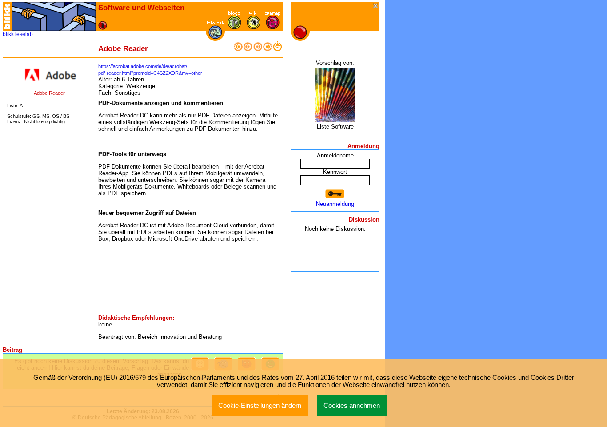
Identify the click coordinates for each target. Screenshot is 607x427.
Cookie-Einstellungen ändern (259, 405)
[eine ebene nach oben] (277, 49)
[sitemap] (273, 27)
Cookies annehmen (351, 405)
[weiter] (257, 49)
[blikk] (7, 16)
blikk (8, 34)
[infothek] (215, 37)
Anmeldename (335, 155)
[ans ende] (267, 49)
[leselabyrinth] (54, 16)
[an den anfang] (238, 49)
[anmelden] (335, 194)
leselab (24, 34)
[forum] (234, 27)
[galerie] (253, 27)
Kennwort (335, 172)
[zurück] (248, 49)
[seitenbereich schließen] (376, 6)
